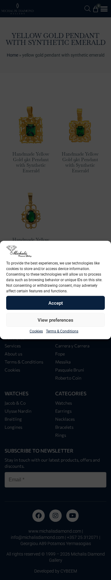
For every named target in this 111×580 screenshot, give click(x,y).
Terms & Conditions (62, 331)
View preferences (55, 320)
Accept (55, 303)
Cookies (36, 331)
